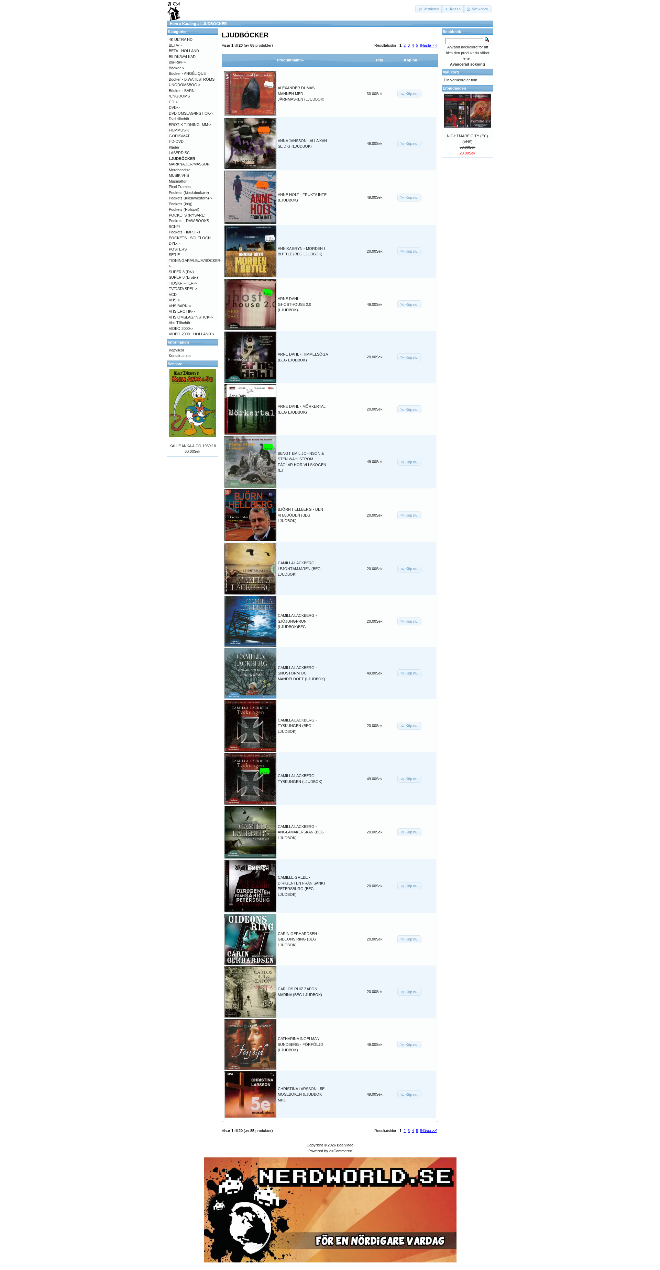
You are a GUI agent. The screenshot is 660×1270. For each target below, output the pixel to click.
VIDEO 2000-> (181, 328)
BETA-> (175, 45)
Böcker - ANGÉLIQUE (187, 73)
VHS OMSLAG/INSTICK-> (191, 317)
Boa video (345, 1145)
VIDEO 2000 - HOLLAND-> (191, 334)
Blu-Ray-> (177, 62)
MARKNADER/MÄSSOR (189, 164)
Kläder (174, 147)
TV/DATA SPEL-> (183, 289)
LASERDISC (179, 153)
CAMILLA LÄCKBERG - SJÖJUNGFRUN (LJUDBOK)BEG (297, 621)
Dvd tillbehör (179, 119)
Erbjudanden (454, 88)
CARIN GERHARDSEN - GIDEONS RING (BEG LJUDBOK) (298, 939)
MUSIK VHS (179, 175)
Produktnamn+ (290, 60)
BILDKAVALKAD (182, 57)
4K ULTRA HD (180, 39)
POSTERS (178, 249)
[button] (429, 9)
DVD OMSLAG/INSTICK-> (191, 113)
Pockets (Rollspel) (184, 209)
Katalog (189, 24)
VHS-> (174, 300)
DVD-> (174, 107)
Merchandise (179, 170)
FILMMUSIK (179, 130)
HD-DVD (176, 141)
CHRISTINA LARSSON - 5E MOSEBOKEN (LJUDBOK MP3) (301, 1094)
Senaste (175, 364)
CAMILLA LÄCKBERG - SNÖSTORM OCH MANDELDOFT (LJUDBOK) (301, 673)
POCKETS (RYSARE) (187, 215)
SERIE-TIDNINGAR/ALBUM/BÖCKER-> (195, 260)
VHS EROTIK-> (182, 311)
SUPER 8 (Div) (181, 272)
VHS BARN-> (180, 306)
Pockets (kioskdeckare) (189, 192)
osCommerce (340, 1151)
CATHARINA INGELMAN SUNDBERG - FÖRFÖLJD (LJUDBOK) (300, 1044)
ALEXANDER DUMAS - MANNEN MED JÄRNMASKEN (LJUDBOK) (301, 93)
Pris (379, 60)
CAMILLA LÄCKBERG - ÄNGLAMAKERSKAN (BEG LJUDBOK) (301, 832)
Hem (174, 24)
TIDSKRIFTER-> (183, 283)
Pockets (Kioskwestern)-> (190, 198)
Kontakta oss (180, 356)
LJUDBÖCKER (213, 24)
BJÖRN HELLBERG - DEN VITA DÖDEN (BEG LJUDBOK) (300, 515)
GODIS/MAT (179, 136)
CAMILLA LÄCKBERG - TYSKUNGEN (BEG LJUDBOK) (297, 726)
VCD (173, 294)
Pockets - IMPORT (185, 232)
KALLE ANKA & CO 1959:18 (192, 446)
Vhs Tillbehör (179, 323)
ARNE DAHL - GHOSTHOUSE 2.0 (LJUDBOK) (294, 304)
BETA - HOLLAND (184, 51)
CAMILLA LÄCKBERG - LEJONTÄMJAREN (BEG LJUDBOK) (299, 568)
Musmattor (178, 181)
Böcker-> (176, 68)
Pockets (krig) (180, 204)
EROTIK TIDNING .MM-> (190, 125)
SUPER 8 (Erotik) (183, 277)
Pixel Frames (180, 187)
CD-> (173, 102)
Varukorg (451, 72)
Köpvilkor (176, 350)
